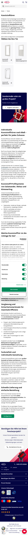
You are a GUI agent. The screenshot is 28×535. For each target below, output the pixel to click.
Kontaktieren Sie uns (15, 447)
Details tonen (19, 284)
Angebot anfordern (13, 107)
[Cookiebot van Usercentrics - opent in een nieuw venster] (20, 239)
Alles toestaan (14, 289)
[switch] (24, 269)
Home (2, 11)
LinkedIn (15, 467)
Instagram (6, 469)
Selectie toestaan (14, 294)
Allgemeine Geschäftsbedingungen (18, 528)
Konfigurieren (8, 416)
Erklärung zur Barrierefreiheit (10, 530)
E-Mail (5, 467)
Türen (8, 11)
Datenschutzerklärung (14, 532)
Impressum (22, 530)
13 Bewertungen (9, 515)
